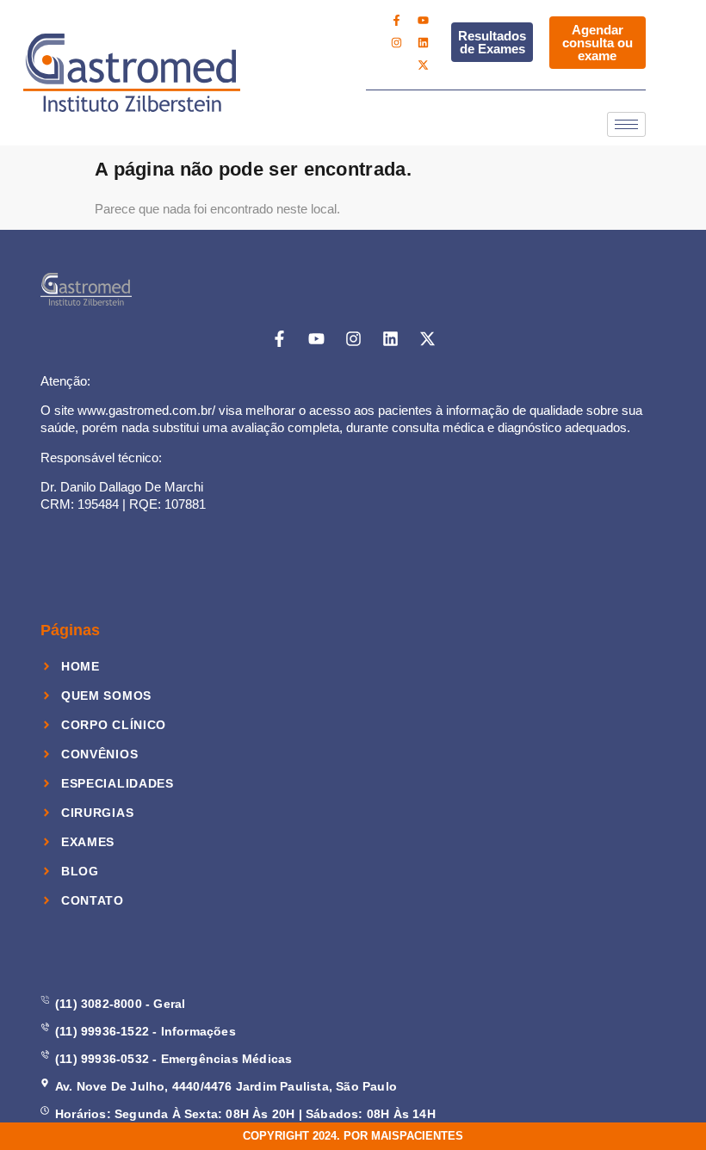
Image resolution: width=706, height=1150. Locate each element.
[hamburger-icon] (626, 124)
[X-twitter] (423, 64)
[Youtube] (423, 20)
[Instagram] (396, 42)
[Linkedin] (423, 42)
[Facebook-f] (396, 20)
